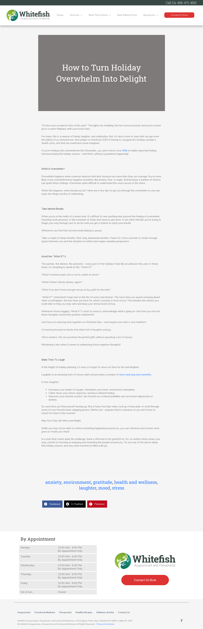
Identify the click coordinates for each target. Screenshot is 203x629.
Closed (62, 591)
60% (124, 150)
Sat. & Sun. (27, 591)
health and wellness (135, 482)
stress (118, 488)
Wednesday (28, 565)
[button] (179, 15)
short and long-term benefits (135, 374)
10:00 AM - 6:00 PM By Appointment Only (70, 549)
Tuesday (25, 556)
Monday (25, 547)
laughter (87, 488)
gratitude (102, 482)
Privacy (100, 624)
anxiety (53, 482)
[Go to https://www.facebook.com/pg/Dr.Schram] (181, 621)
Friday (24, 583)
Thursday (26, 574)
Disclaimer (109, 624)
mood (104, 488)
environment (77, 482)
